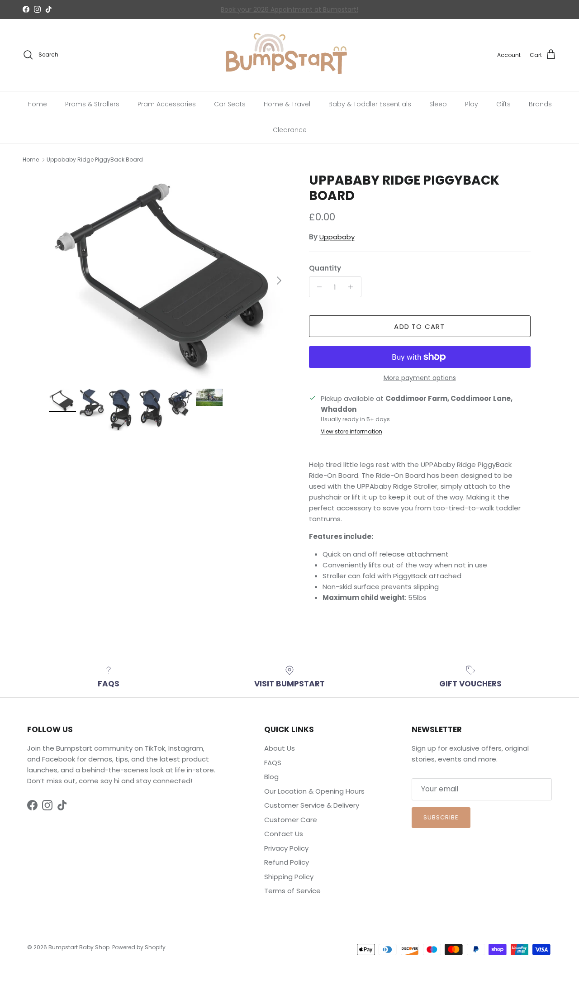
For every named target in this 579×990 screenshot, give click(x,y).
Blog (271, 776)
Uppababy (337, 237)
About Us (279, 748)
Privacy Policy (286, 848)
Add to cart (419, 326)
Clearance (290, 129)
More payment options (420, 378)
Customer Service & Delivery (311, 805)
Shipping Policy (288, 876)
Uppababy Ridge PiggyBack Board (95, 159)
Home (37, 103)
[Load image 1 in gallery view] (169, 276)
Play (471, 103)
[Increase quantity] (353, 287)
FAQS (272, 762)
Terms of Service (292, 890)
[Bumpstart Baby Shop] (289, 55)
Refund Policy (286, 862)
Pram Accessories (167, 103)
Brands (540, 103)
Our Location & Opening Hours (314, 791)
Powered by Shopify (139, 947)
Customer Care (290, 819)
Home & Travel (287, 103)
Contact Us (242, 10)
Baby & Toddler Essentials (369, 103)
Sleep (438, 103)
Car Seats (230, 103)
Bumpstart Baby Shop (78, 947)
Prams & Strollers (92, 103)
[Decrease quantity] (317, 287)
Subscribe (441, 817)
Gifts (503, 103)
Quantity (325, 268)
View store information (351, 431)
